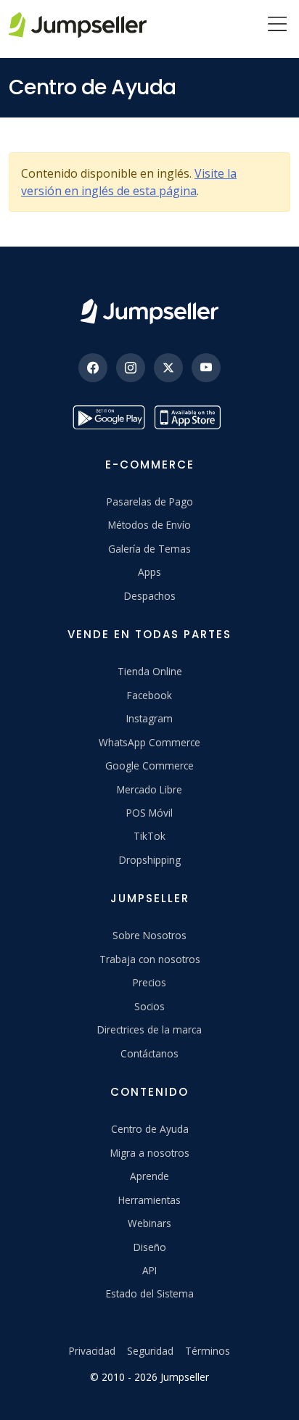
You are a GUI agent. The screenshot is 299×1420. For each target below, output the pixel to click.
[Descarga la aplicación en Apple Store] (190, 417)
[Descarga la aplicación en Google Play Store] (109, 417)
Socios (149, 1006)
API (149, 1270)
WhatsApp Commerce (149, 742)
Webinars (149, 1223)
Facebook (149, 695)
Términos (207, 1351)
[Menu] (277, 25)
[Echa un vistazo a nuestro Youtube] (206, 367)
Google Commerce (149, 765)
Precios (149, 982)
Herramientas (149, 1200)
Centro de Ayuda (150, 1129)
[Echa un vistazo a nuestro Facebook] (92, 367)
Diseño (150, 1247)
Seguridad (150, 1351)
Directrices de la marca (149, 1029)
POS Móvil (149, 813)
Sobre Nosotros (149, 935)
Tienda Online (150, 671)
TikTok (149, 836)
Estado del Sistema (150, 1293)
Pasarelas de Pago (150, 501)
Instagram (149, 718)
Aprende (149, 1176)
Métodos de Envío (149, 525)
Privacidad (92, 1351)
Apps (149, 572)
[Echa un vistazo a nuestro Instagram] (130, 367)
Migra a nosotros (149, 1153)
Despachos (150, 596)
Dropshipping (150, 860)
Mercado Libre (149, 789)
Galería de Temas (149, 549)
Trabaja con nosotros (149, 959)
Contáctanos (149, 1053)
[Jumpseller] (149, 311)
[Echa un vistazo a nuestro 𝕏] (168, 367)
